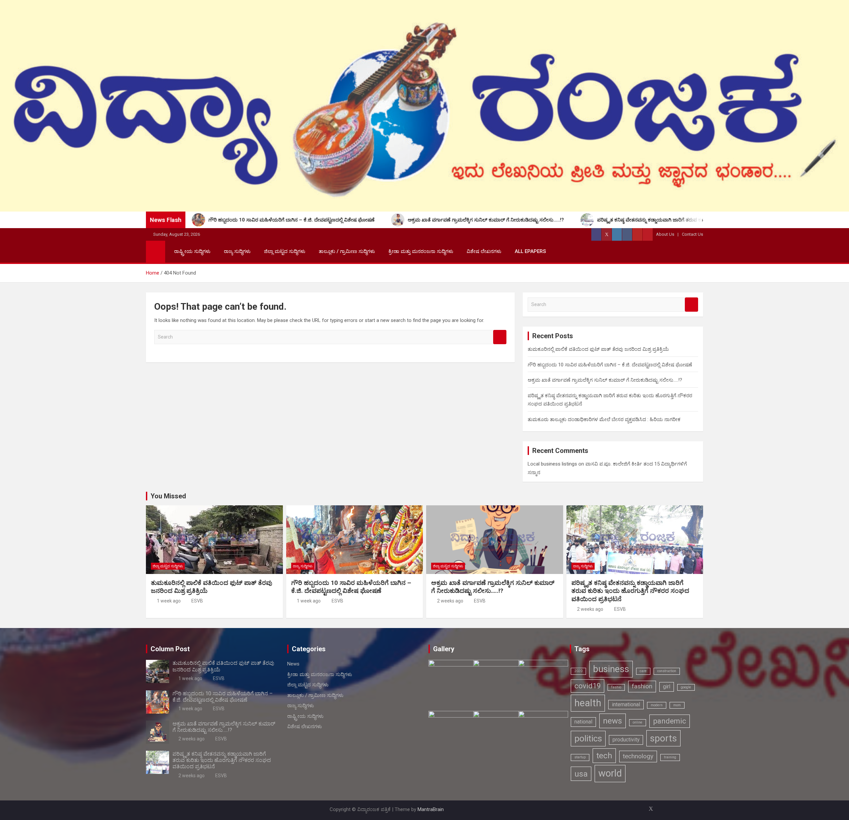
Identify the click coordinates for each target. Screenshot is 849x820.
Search (499, 337)
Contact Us (692, 234)
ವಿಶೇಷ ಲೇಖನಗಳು (484, 251)
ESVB (197, 600)
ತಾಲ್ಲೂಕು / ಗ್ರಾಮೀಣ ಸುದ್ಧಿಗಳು (347, 251)
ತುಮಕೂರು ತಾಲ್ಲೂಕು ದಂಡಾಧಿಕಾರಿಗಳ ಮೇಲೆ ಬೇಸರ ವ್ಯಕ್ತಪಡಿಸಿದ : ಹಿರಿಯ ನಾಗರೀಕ (604, 419)
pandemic (669, 721)
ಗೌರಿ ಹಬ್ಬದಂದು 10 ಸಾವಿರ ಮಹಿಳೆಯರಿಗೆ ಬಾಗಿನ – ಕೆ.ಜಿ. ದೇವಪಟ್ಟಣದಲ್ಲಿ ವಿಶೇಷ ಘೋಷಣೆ (610, 365)
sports (663, 738)
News (293, 664)
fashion (642, 686)
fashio (616, 687)
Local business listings (552, 464)
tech (604, 755)
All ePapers (530, 251)
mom (677, 705)
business (611, 668)
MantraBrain (431, 809)
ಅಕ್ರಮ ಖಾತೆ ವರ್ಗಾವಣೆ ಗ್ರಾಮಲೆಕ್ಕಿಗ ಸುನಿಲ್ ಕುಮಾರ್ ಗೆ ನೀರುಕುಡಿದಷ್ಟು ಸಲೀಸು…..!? (605, 380)
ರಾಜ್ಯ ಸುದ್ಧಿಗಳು (237, 251)
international (626, 704)
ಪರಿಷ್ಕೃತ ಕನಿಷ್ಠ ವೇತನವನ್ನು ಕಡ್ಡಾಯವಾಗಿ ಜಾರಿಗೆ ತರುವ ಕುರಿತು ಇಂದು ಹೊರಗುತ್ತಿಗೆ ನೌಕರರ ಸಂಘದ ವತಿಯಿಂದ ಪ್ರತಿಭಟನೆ (630, 591)
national (583, 722)
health (587, 703)
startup (580, 757)
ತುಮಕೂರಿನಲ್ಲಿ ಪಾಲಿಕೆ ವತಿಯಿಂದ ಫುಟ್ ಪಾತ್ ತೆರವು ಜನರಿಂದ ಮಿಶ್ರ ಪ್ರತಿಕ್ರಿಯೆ (598, 349)
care (643, 671)
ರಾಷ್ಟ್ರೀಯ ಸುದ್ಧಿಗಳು (192, 251)
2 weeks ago (450, 600)
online (637, 722)
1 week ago (169, 600)
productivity (626, 739)
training (670, 757)
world (610, 773)
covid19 (587, 685)
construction (666, 671)
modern (657, 705)
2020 (578, 671)
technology (638, 756)
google (686, 687)
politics (588, 738)
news (612, 720)
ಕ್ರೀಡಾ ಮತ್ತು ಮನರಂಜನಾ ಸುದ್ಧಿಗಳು (420, 251)
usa (581, 774)
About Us (665, 234)
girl (666, 686)
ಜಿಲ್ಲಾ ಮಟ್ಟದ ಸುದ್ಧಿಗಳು (284, 251)
